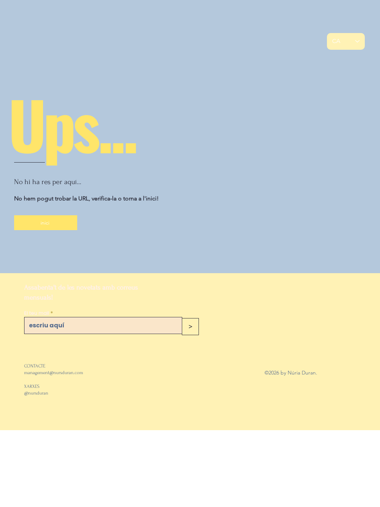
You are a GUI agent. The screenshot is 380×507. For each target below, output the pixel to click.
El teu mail (36, 313)
